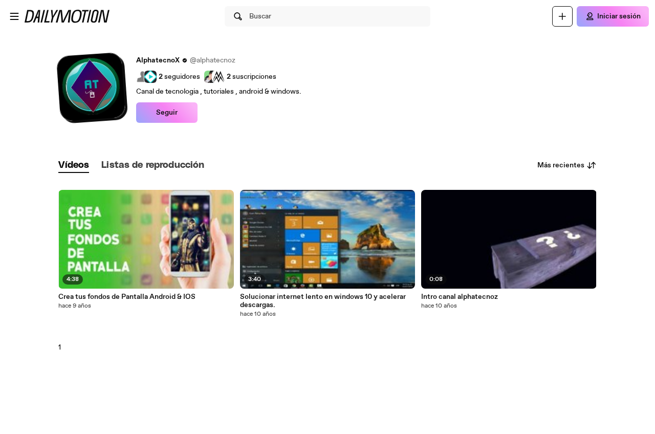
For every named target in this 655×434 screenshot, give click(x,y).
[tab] (73, 165)
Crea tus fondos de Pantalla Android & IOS (126, 297)
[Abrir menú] (14, 16)
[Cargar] (562, 16)
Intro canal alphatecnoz (459, 297)
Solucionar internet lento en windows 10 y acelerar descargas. (323, 301)
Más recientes (560, 165)
